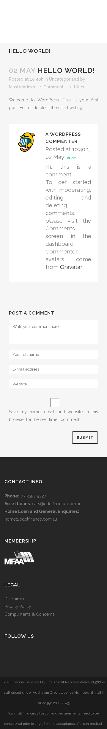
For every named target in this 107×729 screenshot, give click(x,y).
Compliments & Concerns (29, 614)
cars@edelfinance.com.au (56, 503)
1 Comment (52, 86)
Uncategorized (64, 79)
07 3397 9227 (33, 496)
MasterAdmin (22, 86)
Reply (71, 158)
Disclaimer (14, 598)
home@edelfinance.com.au (30, 519)
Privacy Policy (17, 606)
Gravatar (71, 267)
